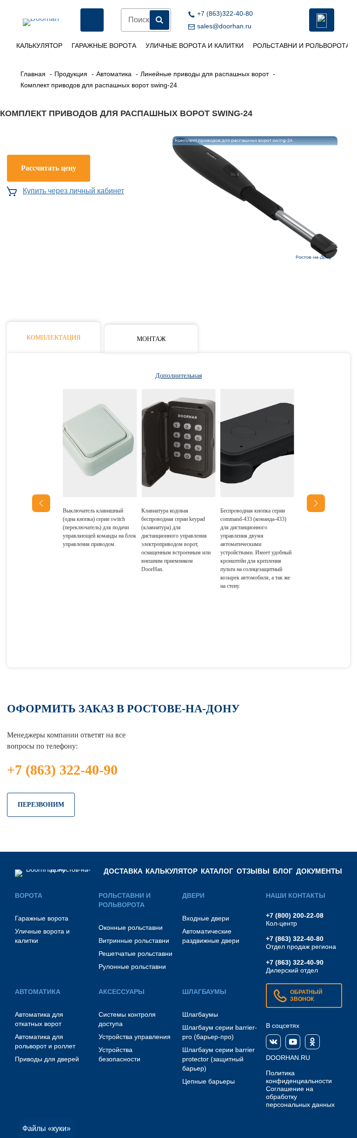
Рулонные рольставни (132, 966)
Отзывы (253, 871)
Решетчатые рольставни (135, 953)
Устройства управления (135, 1036)
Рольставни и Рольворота (301, 45)
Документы (319, 871)
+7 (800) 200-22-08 (295, 915)
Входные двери (205, 918)
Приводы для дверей (47, 1059)
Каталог (217, 871)
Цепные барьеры (208, 1081)
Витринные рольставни (134, 940)
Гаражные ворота (104, 45)
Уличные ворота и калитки (194, 45)
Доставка (123, 871)
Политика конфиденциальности (299, 1077)
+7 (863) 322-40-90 (62, 769)
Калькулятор (39, 45)
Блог (283, 871)
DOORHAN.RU (288, 1057)
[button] (316, 503)
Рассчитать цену (48, 168)
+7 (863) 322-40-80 (295, 938)
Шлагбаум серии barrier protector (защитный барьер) (218, 1059)
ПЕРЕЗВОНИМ (41, 804)
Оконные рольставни (131, 927)
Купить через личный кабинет (73, 191)
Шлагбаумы (200, 1014)
